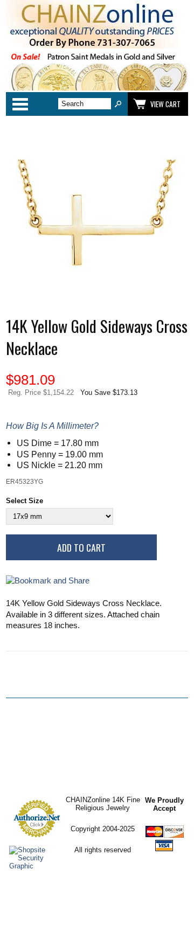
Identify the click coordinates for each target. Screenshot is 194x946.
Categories (20, 104)
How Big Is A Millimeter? (52, 425)
